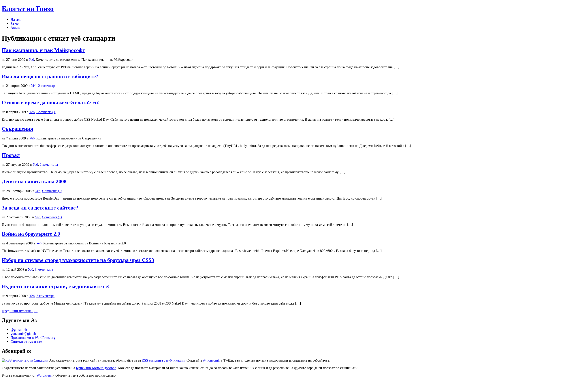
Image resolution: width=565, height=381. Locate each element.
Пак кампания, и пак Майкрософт (43, 50)
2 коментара (47, 86)
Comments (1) (46, 112)
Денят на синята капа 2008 (34, 181)
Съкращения (17, 129)
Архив (16, 27)
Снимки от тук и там (26, 341)
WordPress (44, 375)
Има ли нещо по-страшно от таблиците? (50, 76)
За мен (16, 23)
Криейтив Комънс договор (96, 368)
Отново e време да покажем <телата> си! (51, 102)
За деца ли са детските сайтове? (40, 208)
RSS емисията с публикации (163, 360)
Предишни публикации (20, 311)
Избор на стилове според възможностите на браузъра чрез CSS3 (78, 260)
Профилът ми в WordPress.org (33, 337)
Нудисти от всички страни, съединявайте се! (56, 286)
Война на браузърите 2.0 (31, 234)
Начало (16, 19)
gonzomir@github (23, 333)
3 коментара (44, 269)
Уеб (31, 59)
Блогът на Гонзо (28, 9)
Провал (11, 155)
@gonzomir (19, 329)
